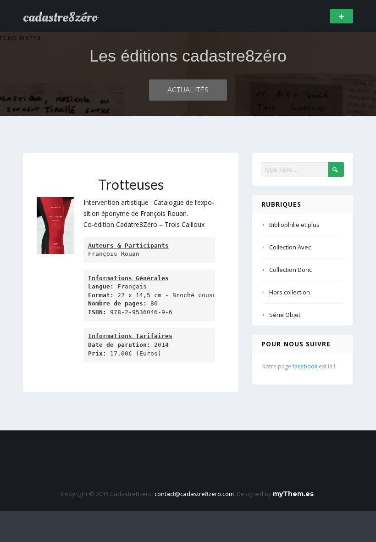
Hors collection (289, 292)
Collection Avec (290, 247)
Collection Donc (290, 269)
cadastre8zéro (60, 17)
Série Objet (284, 315)
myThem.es (293, 494)
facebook (305, 366)
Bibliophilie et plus (294, 224)
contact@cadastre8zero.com (194, 494)
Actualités (188, 90)
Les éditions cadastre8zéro (188, 55)
